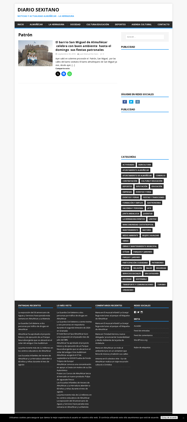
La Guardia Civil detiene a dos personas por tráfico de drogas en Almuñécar (33, 326)
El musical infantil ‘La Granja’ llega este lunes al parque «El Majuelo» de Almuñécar (112, 315)
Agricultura (144, 164)
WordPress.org (140, 340)
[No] (183, 417)
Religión (137, 268)
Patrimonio (158, 262)
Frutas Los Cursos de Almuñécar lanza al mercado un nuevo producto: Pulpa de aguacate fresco (74, 376)
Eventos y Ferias (131, 197)
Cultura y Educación (151, 181)
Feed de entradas (142, 330)
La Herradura (56, 24)
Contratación (130, 181)
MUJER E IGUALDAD (150, 235)
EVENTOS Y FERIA (143, 192)
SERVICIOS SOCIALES (132, 273)
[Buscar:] (144, 36)
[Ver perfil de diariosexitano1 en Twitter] (138, 312)
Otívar (126, 252)
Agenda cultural (142, 24)
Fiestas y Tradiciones (153, 197)
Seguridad (161, 268)
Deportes (120, 24)
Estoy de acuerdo (169, 417)
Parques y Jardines (142, 252)
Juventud (148, 213)
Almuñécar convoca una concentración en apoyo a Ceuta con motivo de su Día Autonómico (74, 367)
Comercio (160, 175)
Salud (149, 268)
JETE (149, 208)
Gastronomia (154, 203)
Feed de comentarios (143, 335)
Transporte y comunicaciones (138, 284)
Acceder (137, 326)
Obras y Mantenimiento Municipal (140, 246)
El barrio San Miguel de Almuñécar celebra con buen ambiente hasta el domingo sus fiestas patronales (83, 46)
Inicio (21, 24)
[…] (73, 65)
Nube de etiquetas (142, 347)
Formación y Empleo (133, 203)
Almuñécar (36, 24)
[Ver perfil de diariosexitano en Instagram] (142, 312)
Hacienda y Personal (133, 208)
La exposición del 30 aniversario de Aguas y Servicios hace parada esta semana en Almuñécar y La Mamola (34, 315)
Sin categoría (152, 273)
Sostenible (141, 279)
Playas (126, 268)
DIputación (141, 186)
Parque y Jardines (131, 257)
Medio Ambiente (130, 235)
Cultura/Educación (97, 24)
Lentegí (152, 219)
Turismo (161, 284)
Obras (126, 241)
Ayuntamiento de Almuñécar (137, 175)
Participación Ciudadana (135, 262)
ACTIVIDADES (128, 164)
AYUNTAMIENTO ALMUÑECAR (136, 170)
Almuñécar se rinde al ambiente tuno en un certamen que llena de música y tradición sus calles (111, 350)
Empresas (127, 192)
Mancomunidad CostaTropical (138, 224)
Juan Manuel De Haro (88, 54)
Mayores (146, 230)
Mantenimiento (130, 230)
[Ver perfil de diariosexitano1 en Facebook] (135, 312)
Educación (156, 186)
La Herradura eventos (134, 219)
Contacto (163, 24)
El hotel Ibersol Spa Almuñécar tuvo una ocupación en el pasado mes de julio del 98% (73, 337)
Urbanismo (128, 290)
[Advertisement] (145, 71)
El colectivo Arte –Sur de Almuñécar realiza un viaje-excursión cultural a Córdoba (111, 361)
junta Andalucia (131, 213)
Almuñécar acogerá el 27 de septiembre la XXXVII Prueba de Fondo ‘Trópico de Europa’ (74, 358)
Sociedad (75, 24)
